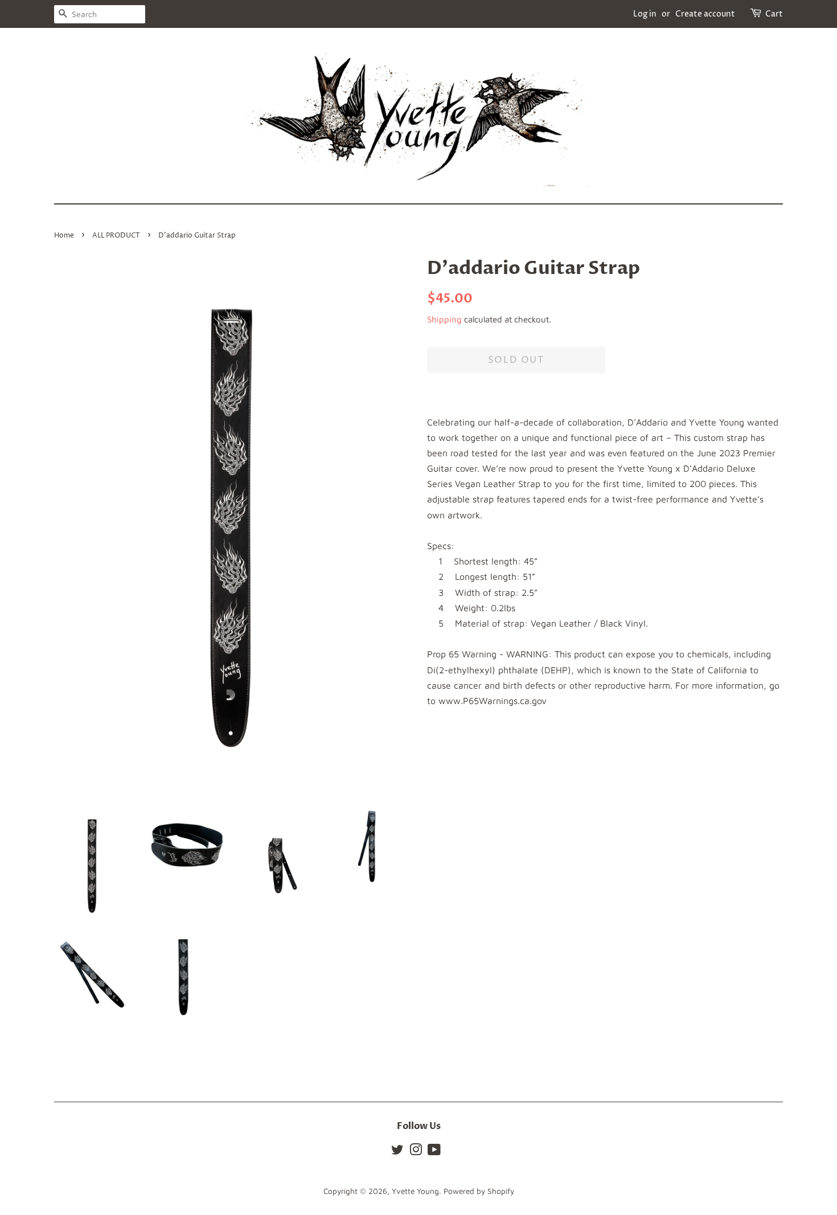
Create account (705, 14)
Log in (645, 14)
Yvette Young (415, 1191)
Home (64, 235)
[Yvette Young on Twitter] (397, 1151)
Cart (774, 14)
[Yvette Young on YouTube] (434, 1151)
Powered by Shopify (479, 1191)
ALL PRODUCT (116, 235)
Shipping (444, 319)
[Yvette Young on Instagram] (415, 1151)
